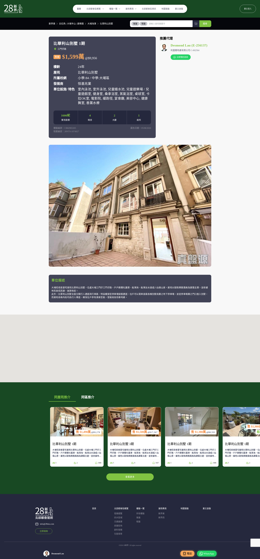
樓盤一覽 (113, 9)
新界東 (52, 23)
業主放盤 (179, 9)
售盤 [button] (135, 24)
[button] (196, 23)
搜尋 (205, 23)
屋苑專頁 (130, 9)
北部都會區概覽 (93, 9)
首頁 (79, 9)
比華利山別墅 (106, 23)
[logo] (13, 9)
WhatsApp (209, 553)
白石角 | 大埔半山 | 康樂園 (71, 23)
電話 (189, 553)
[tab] (135, 24)
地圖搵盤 (165, 9)
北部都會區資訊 (149, 9)
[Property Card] (77, 437)
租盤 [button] (144, 24)
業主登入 (248, 9)
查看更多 (130, 477)
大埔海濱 (91, 23)
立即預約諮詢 (182, 57)
